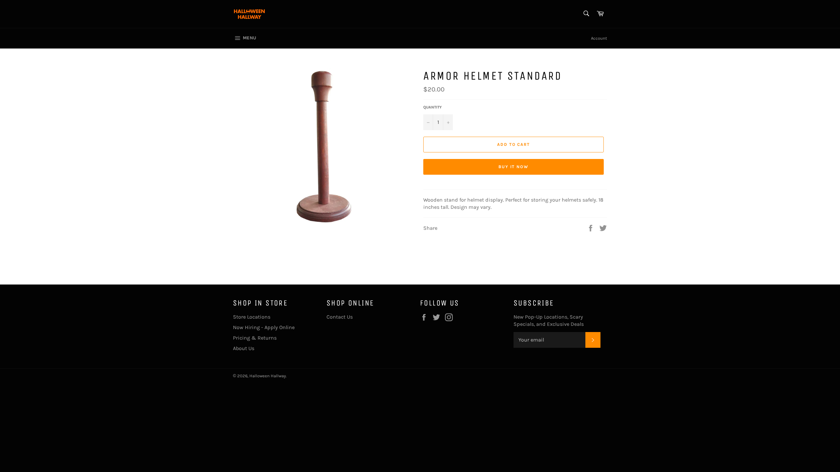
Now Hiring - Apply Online (264, 327)
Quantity (432, 107)
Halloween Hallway (267, 375)
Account (599, 38)
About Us (243, 348)
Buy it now (513, 166)
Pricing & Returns (255, 338)
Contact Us (339, 317)
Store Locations (251, 317)
